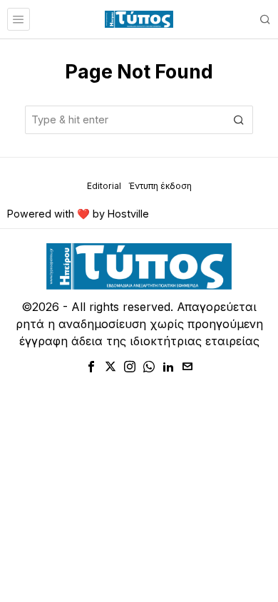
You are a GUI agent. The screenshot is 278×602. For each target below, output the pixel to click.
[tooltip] (91, 366)
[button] (239, 120)
